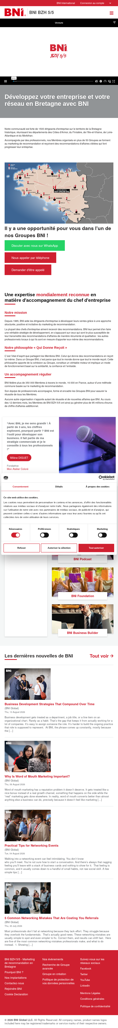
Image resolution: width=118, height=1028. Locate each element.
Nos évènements (52, 959)
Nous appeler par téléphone (30, 257)
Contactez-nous (14, 983)
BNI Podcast (83, 559)
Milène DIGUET (19, 457)
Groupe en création (54, 974)
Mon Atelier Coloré (17, 468)
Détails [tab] (59, 486)
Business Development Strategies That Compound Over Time (49, 704)
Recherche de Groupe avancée (56, 966)
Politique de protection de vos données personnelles (58, 981)
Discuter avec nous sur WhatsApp (35, 245)
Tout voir (100, 655)
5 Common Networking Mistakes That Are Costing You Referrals (51, 918)
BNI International (66, 3)
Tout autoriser (96, 548)
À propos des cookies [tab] (97, 486)
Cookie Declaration (16, 994)
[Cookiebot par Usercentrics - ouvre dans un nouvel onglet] (101, 477)
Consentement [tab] (20, 486)
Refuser (21, 548)
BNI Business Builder (82, 632)
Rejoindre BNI (13, 989)
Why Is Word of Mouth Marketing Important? (37, 776)
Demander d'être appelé (28, 270)
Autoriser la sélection (59, 548)
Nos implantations (16, 977)
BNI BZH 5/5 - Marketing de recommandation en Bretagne (20, 962)
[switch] (44, 535)
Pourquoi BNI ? (14, 972)
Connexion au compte (92, 3)
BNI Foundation (82, 596)
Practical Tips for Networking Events (31, 845)
